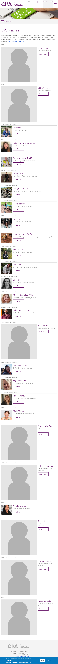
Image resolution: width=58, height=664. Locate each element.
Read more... (43, 54)
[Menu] (55, 4)
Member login (45, 2)
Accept (42, 660)
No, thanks (48, 660)
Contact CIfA (51, 2)
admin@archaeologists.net (16, 41)
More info (29, 662)
